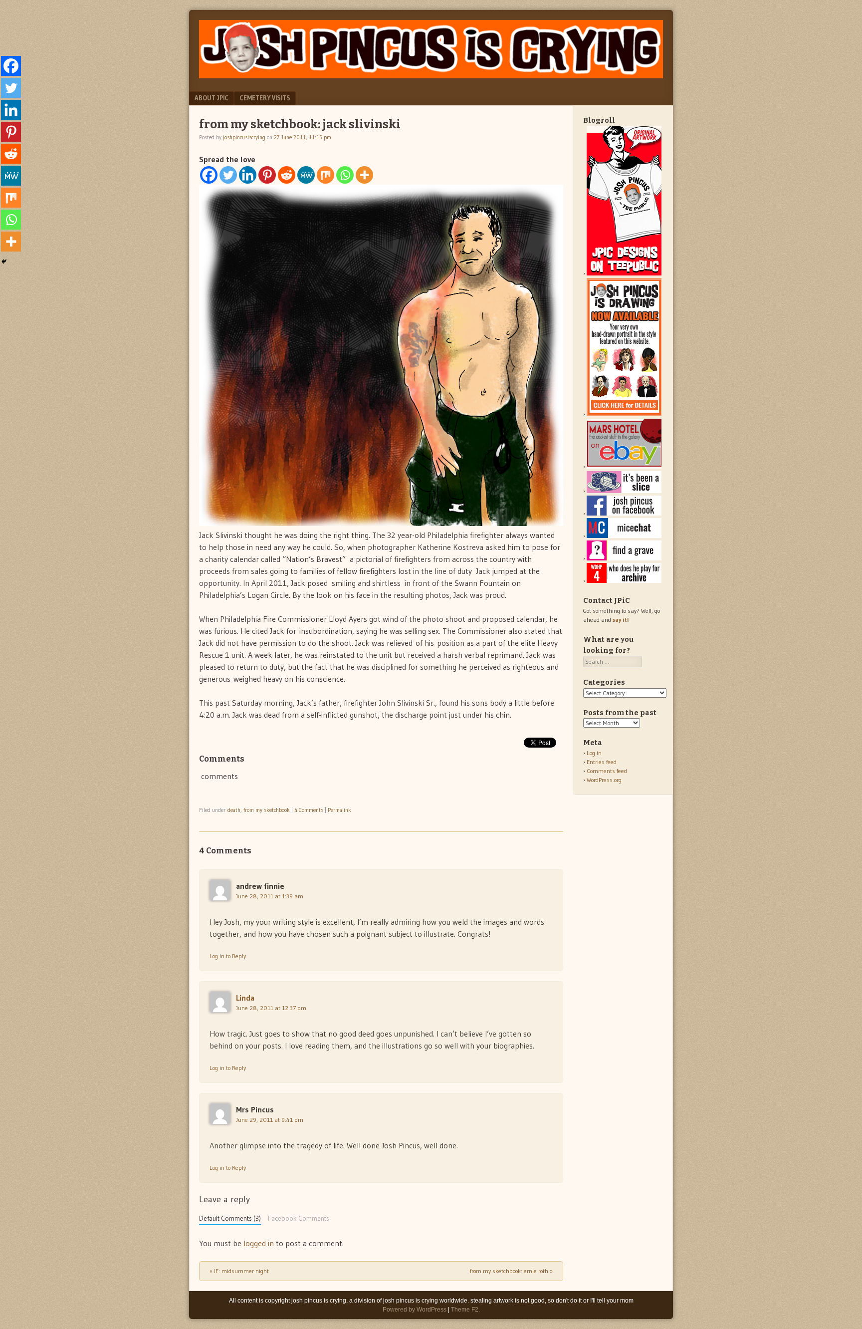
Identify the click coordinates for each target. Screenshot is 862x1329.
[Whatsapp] (345, 175)
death (233, 809)
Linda (245, 998)
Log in (594, 753)
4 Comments (308, 809)
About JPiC (211, 98)
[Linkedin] (247, 175)
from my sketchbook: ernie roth (511, 1271)
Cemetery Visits (264, 98)
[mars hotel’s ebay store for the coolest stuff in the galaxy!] (624, 466)
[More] (364, 175)
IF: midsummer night (239, 1271)
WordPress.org (604, 780)
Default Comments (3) (230, 1218)
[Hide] (4, 262)
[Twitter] (228, 175)
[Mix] (325, 175)
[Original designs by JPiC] (624, 273)
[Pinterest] (267, 175)
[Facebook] (208, 175)
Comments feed (607, 771)
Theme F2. (465, 1309)
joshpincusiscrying (244, 137)
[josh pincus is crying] (431, 75)
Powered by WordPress (414, 1309)
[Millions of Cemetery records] (624, 558)
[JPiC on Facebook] (624, 513)
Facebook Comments (298, 1218)
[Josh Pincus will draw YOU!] (624, 414)
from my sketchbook (266, 809)
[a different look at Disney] (624, 535)
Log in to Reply (228, 956)
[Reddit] (286, 175)
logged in (258, 1243)
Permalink (339, 809)
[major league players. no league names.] (624, 580)
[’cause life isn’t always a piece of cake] (624, 491)
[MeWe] (306, 175)
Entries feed (602, 762)
